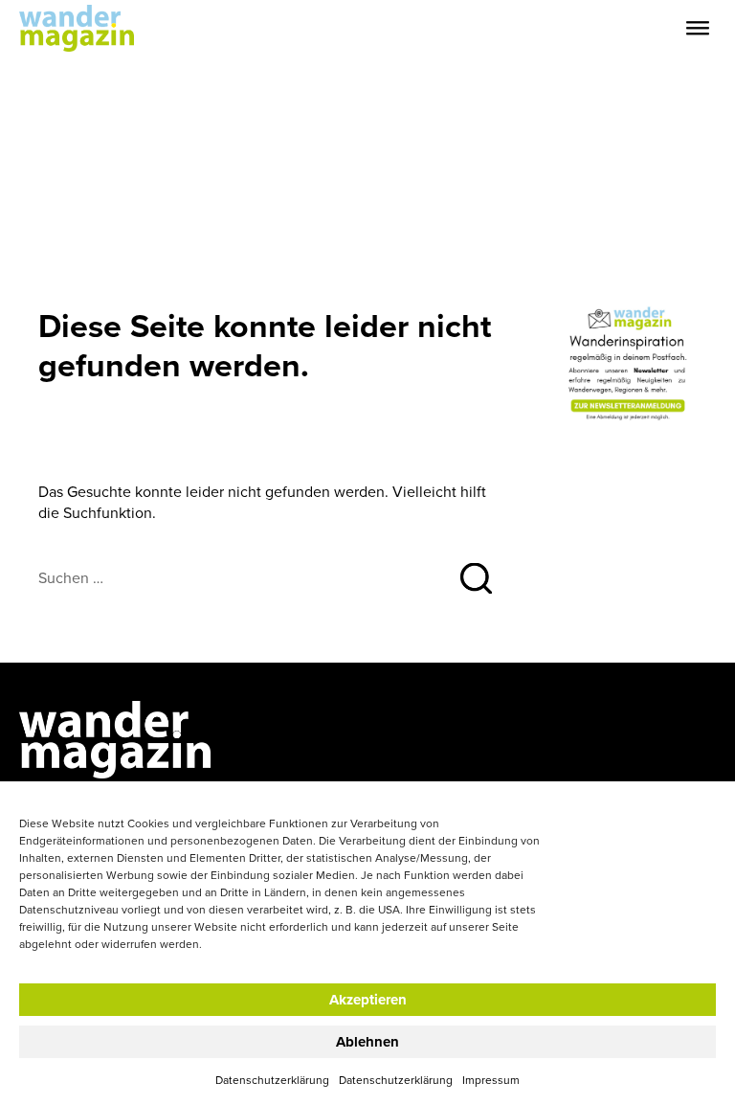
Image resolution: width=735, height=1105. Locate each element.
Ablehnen (367, 1041)
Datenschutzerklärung (272, 1079)
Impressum (491, 1079)
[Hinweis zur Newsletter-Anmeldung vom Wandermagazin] (629, 362)
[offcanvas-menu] (697, 28)
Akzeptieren (368, 999)
